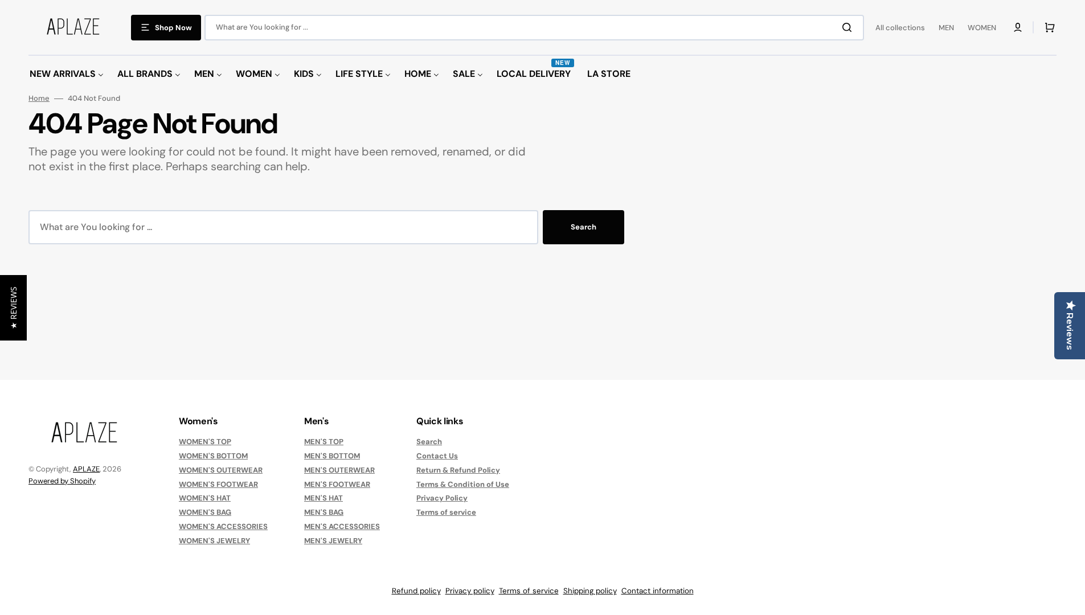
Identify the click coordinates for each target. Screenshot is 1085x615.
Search (583, 227)
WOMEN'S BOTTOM (213, 456)
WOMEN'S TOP (205, 441)
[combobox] (534, 27)
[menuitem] (66, 74)
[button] (1017, 27)
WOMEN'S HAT (205, 498)
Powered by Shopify (62, 481)
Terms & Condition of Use (462, 484)
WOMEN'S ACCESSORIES (223, 526)
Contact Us (437, 456)
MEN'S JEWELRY (333, 541)
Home (39, 98)
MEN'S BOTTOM (332, 456)
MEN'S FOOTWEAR (337, 484)
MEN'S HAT (323, 498)
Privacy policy (469, 591)
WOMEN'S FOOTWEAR (218, 484)
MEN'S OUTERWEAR (339, 470)
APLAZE (86, 469)
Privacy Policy (442, 498)
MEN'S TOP (323, 441)
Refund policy (416, 591)
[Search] (849, 27)
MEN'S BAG (323, 512)
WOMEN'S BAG (205, 512)
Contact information (657, 591)
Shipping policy (590, 591)
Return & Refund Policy (458, 470)
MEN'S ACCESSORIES (342, 526)
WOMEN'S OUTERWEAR (221, 470)
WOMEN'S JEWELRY (214, 541)
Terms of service (446, 512)
